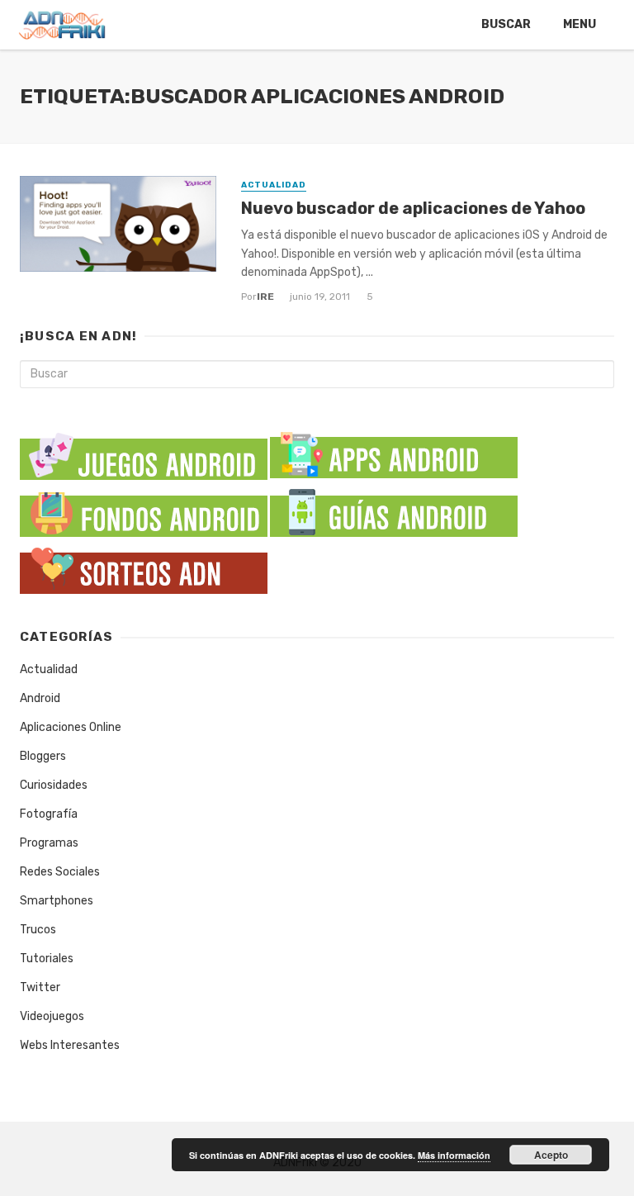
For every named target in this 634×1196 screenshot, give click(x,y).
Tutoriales (46, 959)
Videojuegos (52, 1016)
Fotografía (49, 814)
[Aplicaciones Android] (394, 451)
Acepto (551, 1154)
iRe (265, 296)
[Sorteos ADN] (143, 568)
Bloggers (43, 756)
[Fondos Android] (143, 511)
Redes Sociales (60, 872)
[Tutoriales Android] (394, 511)
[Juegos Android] (143, 451)
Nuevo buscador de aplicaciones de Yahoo (413, 208)
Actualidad (273, 185)
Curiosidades (54, 785)
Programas (49, 843)
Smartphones (56, 901)
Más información (454, 1155)
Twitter (40, 987)
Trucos (38, 930)
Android (40, 698)
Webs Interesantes (70, 1045)
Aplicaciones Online (70, 727)
